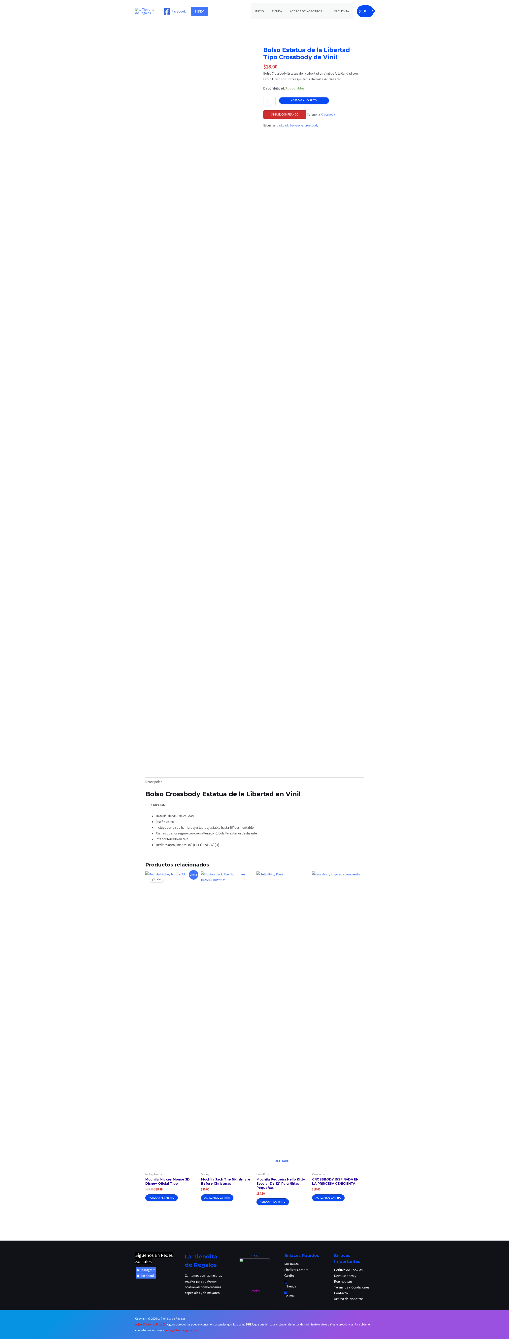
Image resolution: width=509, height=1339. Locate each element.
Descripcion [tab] (153, 782)
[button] (199, 11)
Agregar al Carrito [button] (161, 1197)
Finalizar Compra (296, 1270)
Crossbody (328, 114)
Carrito (289, 1275)
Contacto (341, 1293)
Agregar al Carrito (304, 100)
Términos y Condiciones (351, 1287)
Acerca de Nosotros (306, 11)
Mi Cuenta (341, 11)
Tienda (277, 11)
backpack (283, 125)
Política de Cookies (348, 1270)
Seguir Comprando (284, 114)
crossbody (311, 125)
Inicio (259, 11)
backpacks (296, 125)
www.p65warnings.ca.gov (181, 1330)
